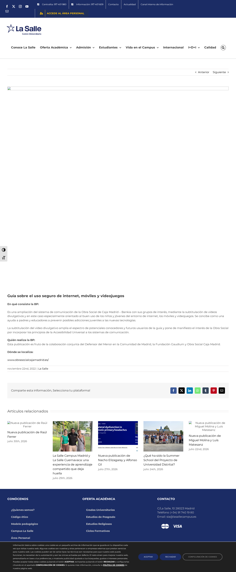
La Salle (43, 368)
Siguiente (219, 72)
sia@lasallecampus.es (181, 516)
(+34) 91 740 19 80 (182, 512)
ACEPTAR (148, 557)
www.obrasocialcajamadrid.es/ (28, 360)
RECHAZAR (170, 557)
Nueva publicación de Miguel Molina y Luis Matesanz (205, 440)
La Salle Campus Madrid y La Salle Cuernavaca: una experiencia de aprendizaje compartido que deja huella (72, 464)
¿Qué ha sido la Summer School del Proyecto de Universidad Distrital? (161, 460)
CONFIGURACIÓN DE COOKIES (202, 557)
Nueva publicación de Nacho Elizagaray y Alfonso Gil (117, 460)
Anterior (203, 72)
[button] (223, 47)
